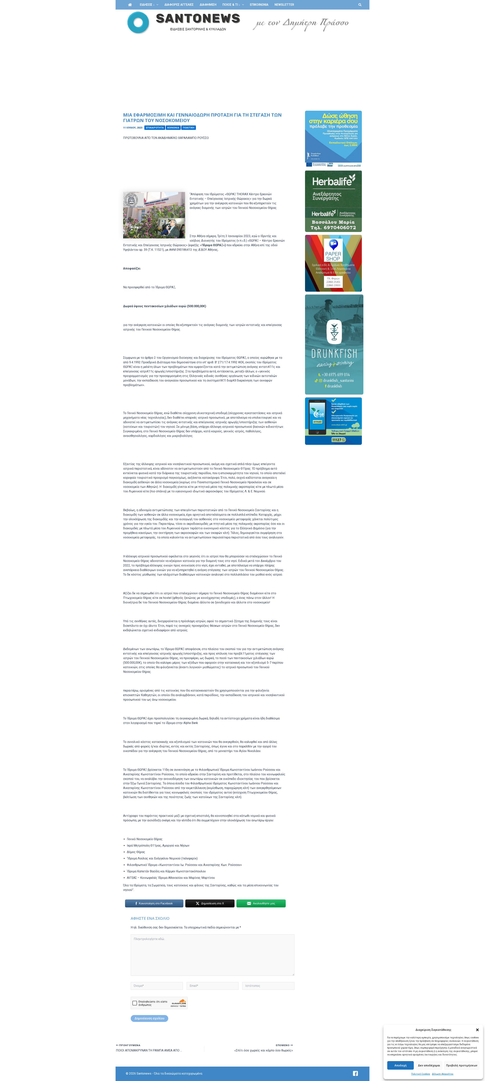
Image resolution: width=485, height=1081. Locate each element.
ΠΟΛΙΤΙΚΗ (188, 127)
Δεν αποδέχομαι (429, 1065)
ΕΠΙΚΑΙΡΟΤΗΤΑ (155, 127)
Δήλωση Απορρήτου (442, 1074)
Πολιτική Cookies (420, 1074)
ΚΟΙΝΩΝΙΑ (173, 127)
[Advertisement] (242, 64)
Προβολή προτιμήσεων (461, 1065)
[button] (477, 1030)
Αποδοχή (400, 1065)
